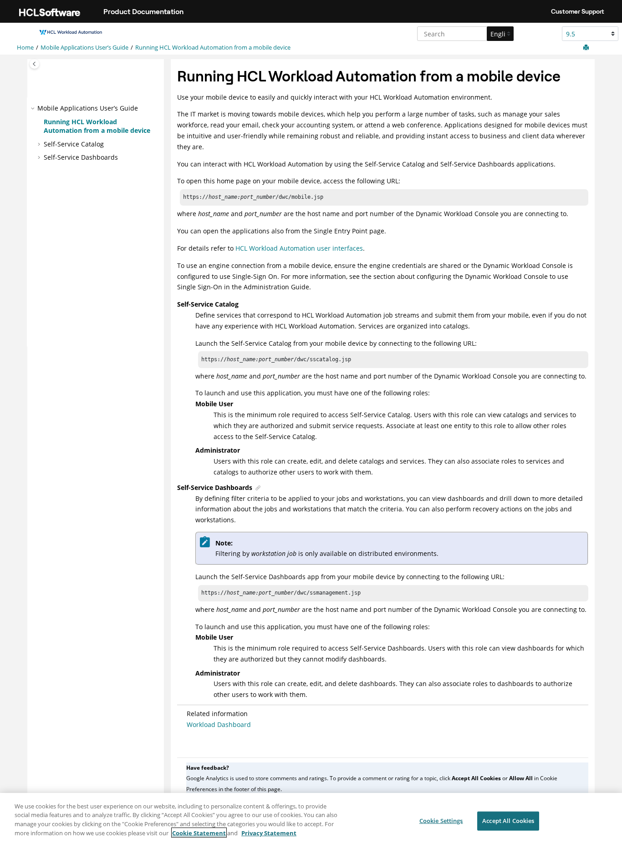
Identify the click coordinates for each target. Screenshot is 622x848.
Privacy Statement (268, 832)
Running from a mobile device (213, 47)
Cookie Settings (441, 821)
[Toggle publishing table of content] (34, 64)
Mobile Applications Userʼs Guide (84, 47)
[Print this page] (587, 48)
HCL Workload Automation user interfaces (299, 248)
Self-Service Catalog (74, 144)
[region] (311, 820)
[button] (33, 108)
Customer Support (577, 11)
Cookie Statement (199, 832)
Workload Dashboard (219, 724)
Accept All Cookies (508, 821)
